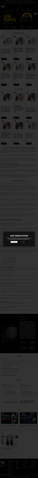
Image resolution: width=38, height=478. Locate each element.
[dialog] (19, 239)
